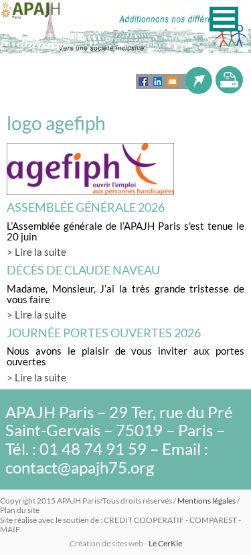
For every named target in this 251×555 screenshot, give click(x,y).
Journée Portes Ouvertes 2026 (104, 332)
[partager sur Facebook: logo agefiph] (143, 81)
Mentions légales (206, 501)
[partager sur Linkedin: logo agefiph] (157, 81)
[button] (224, 19)
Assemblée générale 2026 (86, 207)
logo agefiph (56, 123)
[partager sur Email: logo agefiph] (172, 81)
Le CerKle (165, 543)
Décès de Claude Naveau (83, 269)
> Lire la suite (36, 252)
